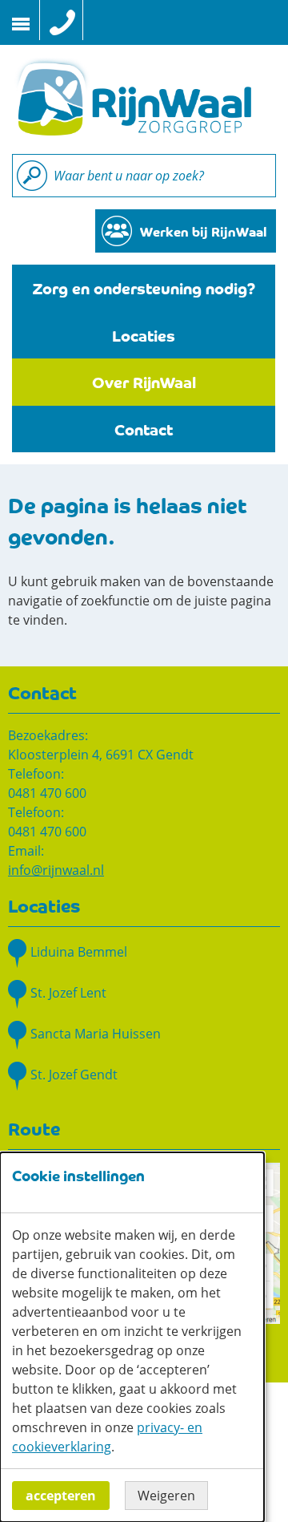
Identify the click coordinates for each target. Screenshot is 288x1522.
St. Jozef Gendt (74, 1074)
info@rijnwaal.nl (56, 870)
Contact (143, 428)
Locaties (143, 335)
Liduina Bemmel (78, 952)
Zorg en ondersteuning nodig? (144, 287)
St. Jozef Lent (68, 993)
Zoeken (32, 175)
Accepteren (61, 1495)
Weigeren (166, 1495)
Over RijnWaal (144, 381)
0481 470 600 (47, 793)
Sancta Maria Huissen (95, 1033)
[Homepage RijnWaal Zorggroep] (132, 98)
